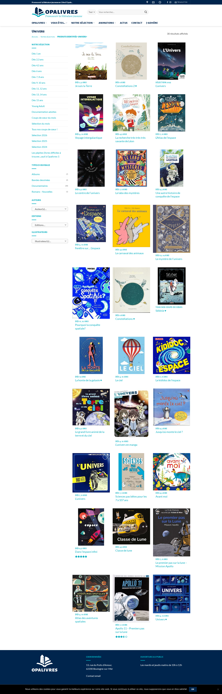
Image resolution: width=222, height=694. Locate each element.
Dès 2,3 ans (37, 59)
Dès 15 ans (37, 100)
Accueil (35, 37)
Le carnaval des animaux (129, 253)
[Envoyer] (145, 12)
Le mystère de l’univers (169, 259)
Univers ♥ (161, 619)
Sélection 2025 (39, 140)
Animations (106, 23)
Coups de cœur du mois (44, 117)
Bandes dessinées (41, 180)
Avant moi (161, 496)
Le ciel (119, 380)
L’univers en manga (126, 444)
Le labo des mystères (127, 193)
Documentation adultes (44, 111)
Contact (136, 23)
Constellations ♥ (125, 318)
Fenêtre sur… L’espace (87, 248)
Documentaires (40, 185)
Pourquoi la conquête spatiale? (87, 326)
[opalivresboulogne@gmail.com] (153, 2)
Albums (36, 174)
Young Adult (38, 106)
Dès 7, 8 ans (38, 76)
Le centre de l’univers (87, 193)
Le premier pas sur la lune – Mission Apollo (171, 564)
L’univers (161, 86)
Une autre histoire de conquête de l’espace (168, 194)
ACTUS (124, 23)
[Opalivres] (57, 12)
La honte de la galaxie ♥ (88, 380)
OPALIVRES (38, 23)
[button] (181, 2)
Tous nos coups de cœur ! (45, 129)
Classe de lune (123, 550)
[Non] (218, 690)
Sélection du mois (41, 123)
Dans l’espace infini (86, 551)
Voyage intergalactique (88, 137)
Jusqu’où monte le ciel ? (169, 431)
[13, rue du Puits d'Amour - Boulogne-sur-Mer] (147, 2)
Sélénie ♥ (161, 310)
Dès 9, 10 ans (38, 82)
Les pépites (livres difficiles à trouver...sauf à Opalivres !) (46, 154)
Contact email (93, 675)
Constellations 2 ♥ (126, 86)
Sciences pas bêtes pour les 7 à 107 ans (131, 498)
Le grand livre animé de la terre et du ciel (89, 433)
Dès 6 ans (37, 71)
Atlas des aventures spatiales (86, 619)
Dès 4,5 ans (37, 65)
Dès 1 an (36, 53)
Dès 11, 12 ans (39, 88)
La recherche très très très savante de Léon (130, 139)
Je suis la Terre (83, 86)
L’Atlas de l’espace (166, 137)
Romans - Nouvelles (42, 191)
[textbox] (49, 209)
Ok (192, 689)
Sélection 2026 (39, 135)
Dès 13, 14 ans (39, 94)
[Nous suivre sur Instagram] (170, 2)
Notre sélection (82, 23)
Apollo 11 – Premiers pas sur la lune (129, 630)
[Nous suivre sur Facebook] (167, 2)
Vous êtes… (58, 23)
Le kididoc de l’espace (168, 380)
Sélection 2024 (39, 146)
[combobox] (50, 209)
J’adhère (152, 23)
